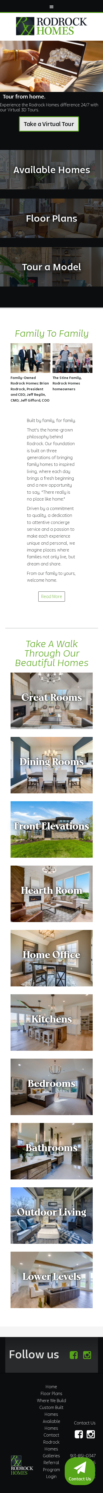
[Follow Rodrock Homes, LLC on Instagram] (87, 1355)
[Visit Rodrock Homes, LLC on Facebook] (73, 1355)
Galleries (51, 1455)
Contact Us (85, 1423)
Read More (51, 596)
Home (51, 1386)
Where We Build (51, 1400)
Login (51, 1476)
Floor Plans (51, 1393)
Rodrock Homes (51, 26)
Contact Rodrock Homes (51, 1442)
